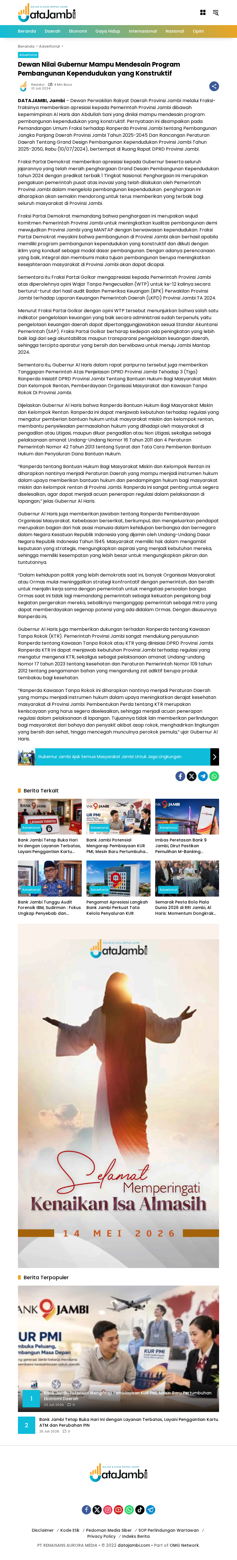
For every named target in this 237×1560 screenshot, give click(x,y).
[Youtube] (118, 1509)
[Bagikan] (214, 86)
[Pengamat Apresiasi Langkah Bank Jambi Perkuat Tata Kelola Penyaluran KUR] (118, 878)
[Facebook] (180, 776)
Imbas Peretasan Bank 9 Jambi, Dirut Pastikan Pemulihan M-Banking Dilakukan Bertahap (181, 845)
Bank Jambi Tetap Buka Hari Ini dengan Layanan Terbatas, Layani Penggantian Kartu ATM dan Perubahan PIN (49, 845)
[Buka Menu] (202, 12)
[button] (215, 12)
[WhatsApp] (214, 776)
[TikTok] (140, 1509)
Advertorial (28, 55)
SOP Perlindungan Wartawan (168, 1530)
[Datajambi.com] (47, 12)
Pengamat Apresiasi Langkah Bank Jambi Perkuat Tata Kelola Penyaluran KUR (117, 907)
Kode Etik (69, 1530)
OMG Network (184, 1545)
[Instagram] (107, 1509)
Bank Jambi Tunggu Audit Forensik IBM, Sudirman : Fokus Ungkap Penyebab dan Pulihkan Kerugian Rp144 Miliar (49, 907)
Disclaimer (43, 1530)
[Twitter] (192, 776)
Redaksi (38, 84)
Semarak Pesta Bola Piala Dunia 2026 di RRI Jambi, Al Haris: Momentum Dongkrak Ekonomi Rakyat (184, 907)
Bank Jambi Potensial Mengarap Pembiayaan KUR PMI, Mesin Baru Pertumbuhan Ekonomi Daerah (117, 845)
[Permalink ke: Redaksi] (24, 86)
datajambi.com (134, 1545)
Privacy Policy (101, 1536)
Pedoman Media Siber (109, 1530)
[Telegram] (203, 776)
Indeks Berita (136, 1536)
